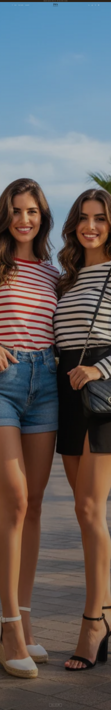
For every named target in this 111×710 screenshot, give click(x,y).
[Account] (92, 5)
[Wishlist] (95, 5)
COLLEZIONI (27, 5)
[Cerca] (89, 5)
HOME (15, 5)
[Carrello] (98, 5)
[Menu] (12, 5)
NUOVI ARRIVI (20, 5)
